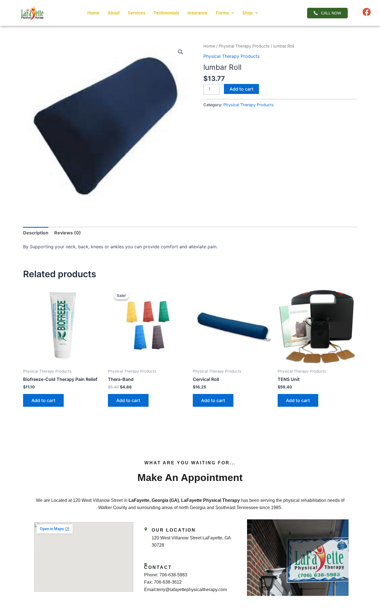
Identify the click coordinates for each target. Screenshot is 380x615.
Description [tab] (35, 232)
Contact (158, 567)
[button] (225, 13)
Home (93, 13)
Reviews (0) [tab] (67, 232)
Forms (222, 13)
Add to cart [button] (43, 400)
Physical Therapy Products (244, 46)
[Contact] (145, 564)
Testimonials (166, 13)
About (114, 13)
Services (136, 13)
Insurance (197, 13)
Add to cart (241, 89)
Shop (247, 13)
